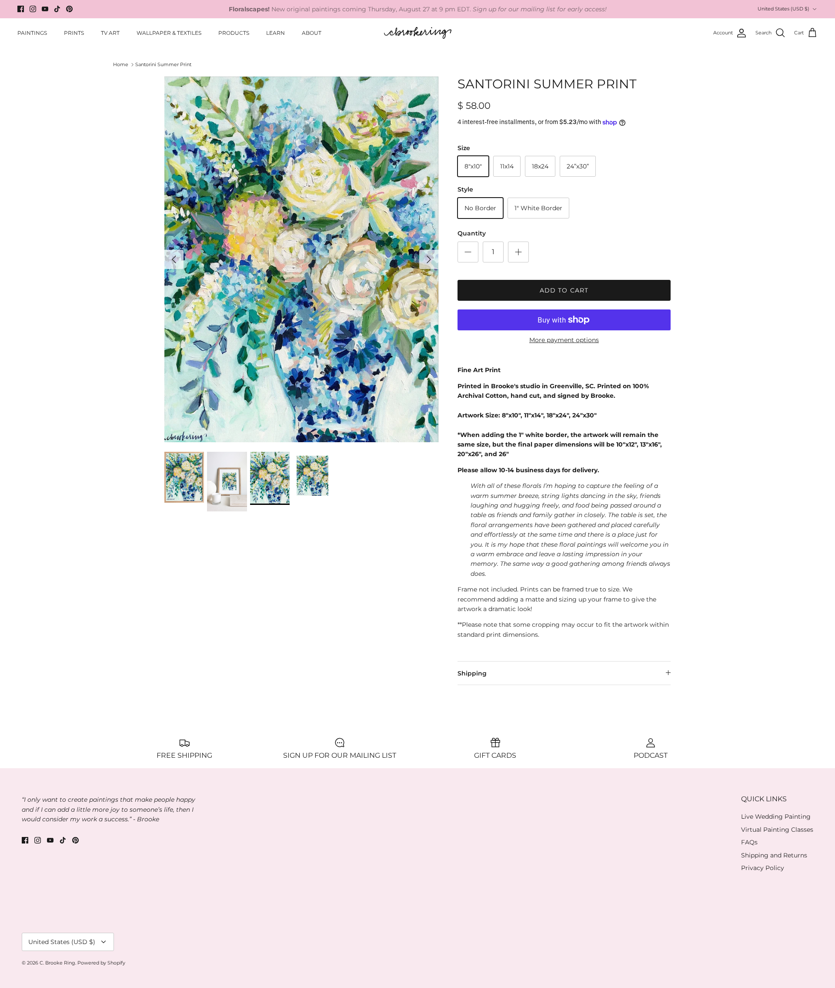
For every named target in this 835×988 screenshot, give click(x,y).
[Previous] (174, 259)
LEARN (275, 33)
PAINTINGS (32, 33)
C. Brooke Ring (57, 963)
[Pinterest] (69, 9)
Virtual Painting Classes (777, 829)
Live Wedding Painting (776, 816)
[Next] (428, 259)
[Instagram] (33, 9)
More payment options (564, 340)
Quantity (472, 233)
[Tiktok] (57, 9)
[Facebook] (20, 9)
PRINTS (74, 33)
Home (120, 64)
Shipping (472, 673)
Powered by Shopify (101, 963)
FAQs (749, 842)
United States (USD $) (783, 9)
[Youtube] (45, 9)
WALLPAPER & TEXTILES (169, 33)
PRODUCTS (233, 33)
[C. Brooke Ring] (417, 33)
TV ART (110, 33)
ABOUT (311, 33)
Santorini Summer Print (163, 64)
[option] (301, 259)
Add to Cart (564, 290)
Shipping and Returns (774, 855)
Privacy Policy (762, 868)
